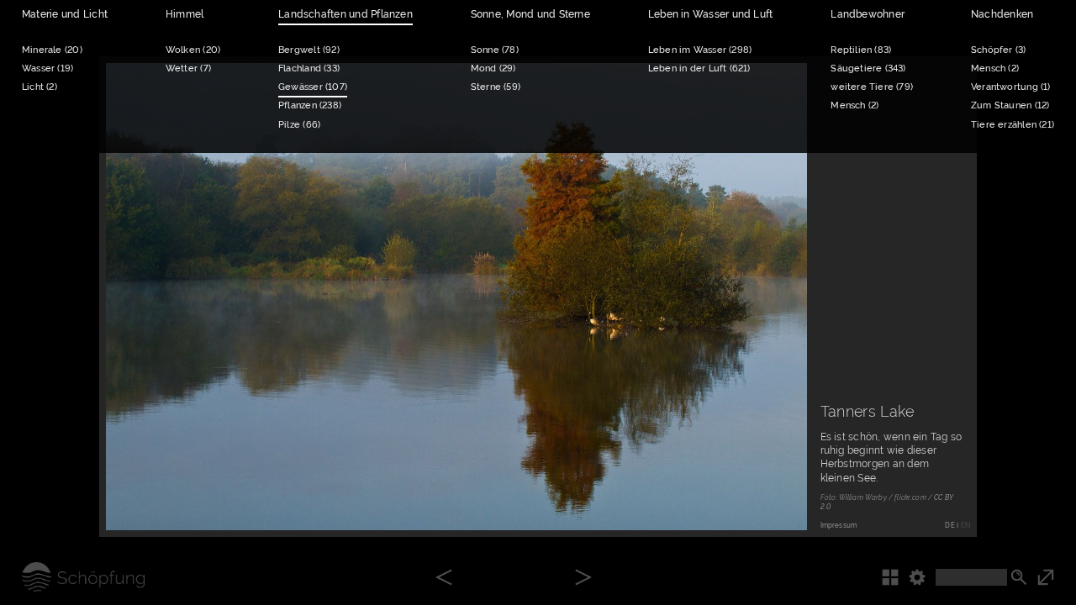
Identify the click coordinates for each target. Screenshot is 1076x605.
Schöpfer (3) (998, 50)
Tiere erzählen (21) (1012, 124)
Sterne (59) (495, 87)
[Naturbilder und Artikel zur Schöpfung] (72, 577)
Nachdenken (1002, 14)
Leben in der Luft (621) (699, 68)
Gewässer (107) (312, 87)
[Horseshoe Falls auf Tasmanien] (583, 578)
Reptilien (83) (861, 50)
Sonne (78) (495, 50)
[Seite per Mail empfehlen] (730, 500)
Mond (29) (493, 68)
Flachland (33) (309, 68)
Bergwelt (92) (309, 50)
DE (949, 525)
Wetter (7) (188, 68)
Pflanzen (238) (309, 105)
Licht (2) (39, 87)
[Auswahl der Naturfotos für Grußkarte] (777, 500)
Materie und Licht (65, 14)
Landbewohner (868, 14)
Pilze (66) (299, 124)
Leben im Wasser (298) (700, 50)
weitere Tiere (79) (872, 87)
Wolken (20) (193, 50)
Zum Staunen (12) (1010, 105)
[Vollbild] (1056, 577)
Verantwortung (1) (1011, 87)
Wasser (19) (47, 68)
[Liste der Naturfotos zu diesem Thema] (895, 577)
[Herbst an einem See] (443, 578)
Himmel (184, 14)
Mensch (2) (854, 105)
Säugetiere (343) (868, 68)
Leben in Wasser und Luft (710, 14)
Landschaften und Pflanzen (345, 14)
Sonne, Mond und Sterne (530, 14)
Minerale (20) (52, 50)
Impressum (838, 525)
